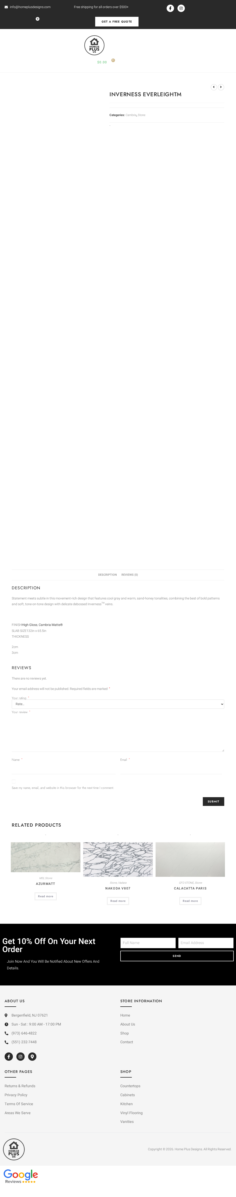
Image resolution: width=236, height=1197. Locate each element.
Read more (45, 896)
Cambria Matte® (51, 624)
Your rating (20, 698)
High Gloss (29, 624)
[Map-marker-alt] (32, 1056)
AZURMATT (45, 883)
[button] (6, 45)
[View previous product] (214, 87)
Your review (21, 712)
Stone (141, 115)
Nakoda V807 (118, 888)
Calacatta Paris (190, 888)
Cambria (131, 115)
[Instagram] (181, 8)
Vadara (122, 883)
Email (125, 759)
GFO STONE (186, 883)
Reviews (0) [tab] (129, 575)
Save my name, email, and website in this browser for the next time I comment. (63, 787)
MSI (41, 878)
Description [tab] (107, 575)
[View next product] (221, 87)
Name (17, 759)
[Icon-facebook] (170, 8)
